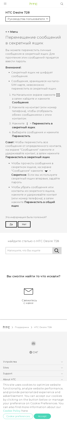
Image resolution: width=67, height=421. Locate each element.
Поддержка (22, 327)
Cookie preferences (18, 416)
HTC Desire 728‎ (43, 327)
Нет (24, 224)
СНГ (35, 352)
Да (11, 224)
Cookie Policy (12, 410)
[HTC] (33, 4)
